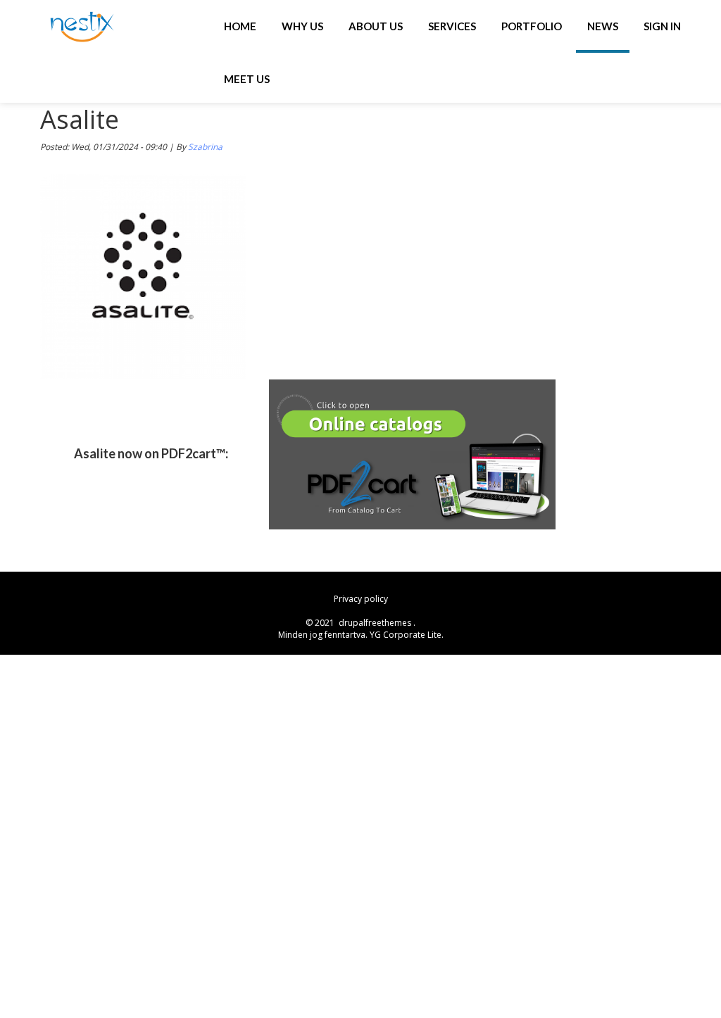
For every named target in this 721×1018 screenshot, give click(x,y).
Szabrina (205, 147)
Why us (302, 26)
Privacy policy (361, 599)
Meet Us (247, 79)
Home (240, 26)
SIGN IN (662, 26)
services (452, 26)
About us (376, 26)
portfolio (531, 26)
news (602, 26)
